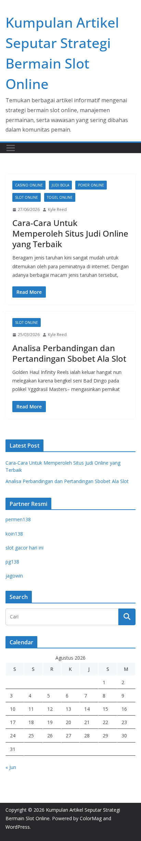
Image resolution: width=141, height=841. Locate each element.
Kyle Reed (57, 209)
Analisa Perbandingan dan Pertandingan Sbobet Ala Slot (69, 353)
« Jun (10, 767)
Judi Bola (60, 185)
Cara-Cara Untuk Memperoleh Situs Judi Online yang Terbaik (70, 233)
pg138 (12, 561)
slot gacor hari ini (24, 547)
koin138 (14, 533)
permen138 (18, 519)
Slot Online (26, 197)
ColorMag (91, 818)
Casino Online (29, 185)
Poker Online (91, 185)
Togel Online (60, 197)
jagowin (14, 575)
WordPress (17, 827)
